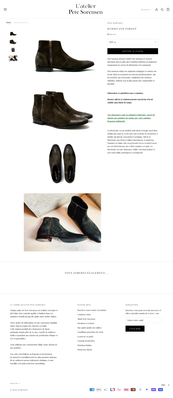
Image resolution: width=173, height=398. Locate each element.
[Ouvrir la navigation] (5, 9)
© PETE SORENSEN (19, 390)
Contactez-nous (84, 314)
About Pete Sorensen (86, 319)
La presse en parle (85, 336)
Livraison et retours (85, 323)
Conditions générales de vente (90, 332)
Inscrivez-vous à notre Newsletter (91, 310)
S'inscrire (135, 329)
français (145, 10)
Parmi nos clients (84, 349)
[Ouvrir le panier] (168, 9)
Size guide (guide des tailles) (89, 327)
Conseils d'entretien (86, 341)
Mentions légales (84, 345)
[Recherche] (162, 9)
